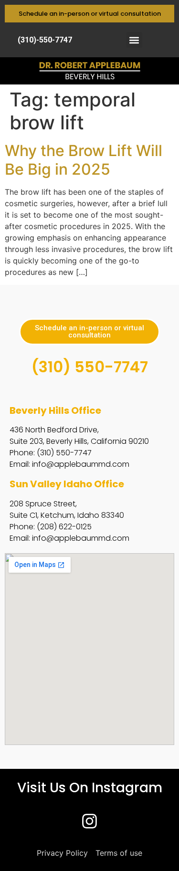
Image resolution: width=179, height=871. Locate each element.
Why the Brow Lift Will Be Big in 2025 (83, 159)
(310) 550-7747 (90, 367)
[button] (134, 40)
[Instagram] (89, 821)
